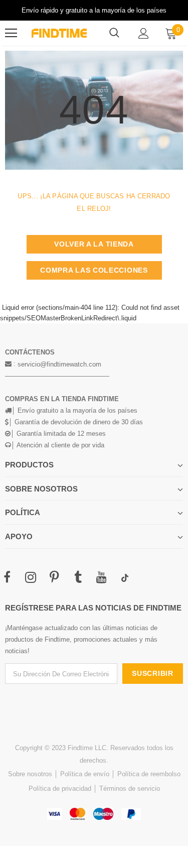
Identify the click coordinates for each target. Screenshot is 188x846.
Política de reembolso (148, 774)
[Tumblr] (78, 578)
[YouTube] (101, 578)
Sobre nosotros (30, 774)
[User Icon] (143, 33)
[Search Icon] (114, 33)
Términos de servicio (129, 788)
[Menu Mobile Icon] (11, 33)
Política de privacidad (60, 788)
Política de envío (84, 774)
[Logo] (59, 33)
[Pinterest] (54, 578)
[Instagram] (31, 578)
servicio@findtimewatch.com (59, 364)
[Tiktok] (125, 578)
